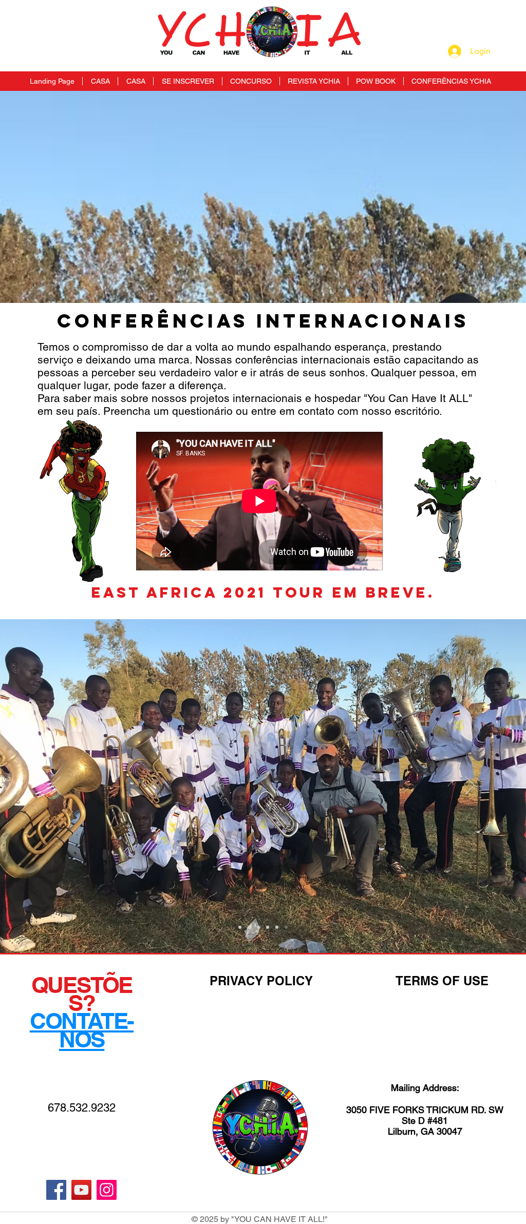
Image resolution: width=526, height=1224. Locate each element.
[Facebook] (56, 1190)
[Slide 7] (276, 927)
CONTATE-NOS (82, 1029)
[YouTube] (81, 1190)
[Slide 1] (239, 927)
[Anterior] (56, 786)
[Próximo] (470, 786)
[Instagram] (107, 1190)
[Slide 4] (249, 927)
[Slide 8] (286, 927)
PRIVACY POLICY (261, 980)
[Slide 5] (258, 927)
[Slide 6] (267, 927)
